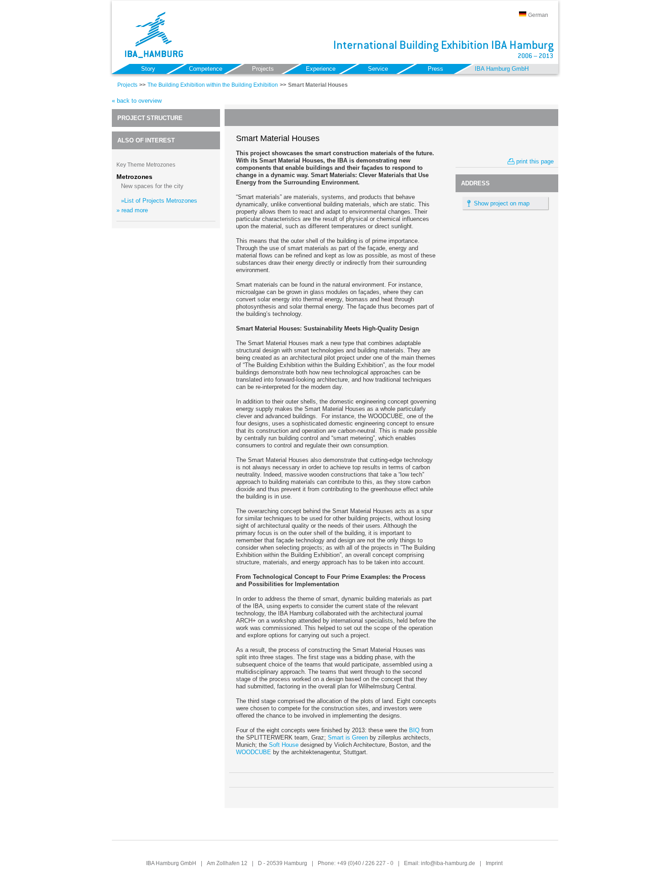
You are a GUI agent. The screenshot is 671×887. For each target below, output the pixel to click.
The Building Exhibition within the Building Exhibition (212, 85)
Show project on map (501, 203)
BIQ (414, 730)
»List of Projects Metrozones (159, 200)
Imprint (494, 863)
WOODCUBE (253, 752)
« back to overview (137, 100)
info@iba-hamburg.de (448, 863)
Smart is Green (348, 737)
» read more (132, 210)
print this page (535, 161)
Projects (127, 85)
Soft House (284, 744)
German (538, 15)
